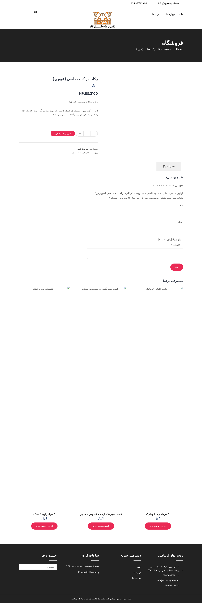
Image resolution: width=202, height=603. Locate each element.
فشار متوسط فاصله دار (83, 149)
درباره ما (170, 14)
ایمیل (180, 222)
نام (181, 204)
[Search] (22, 568)
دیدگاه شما (177, 245)
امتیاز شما (177, 239)
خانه (181, 14)
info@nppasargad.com (168, 3)
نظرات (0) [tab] (169, 166)
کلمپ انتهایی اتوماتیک (158, 514)
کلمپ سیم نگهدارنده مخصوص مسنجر (101, 514)
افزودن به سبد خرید (62, 133)
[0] (32, 14)
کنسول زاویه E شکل (44, 514)
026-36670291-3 (139, 3)
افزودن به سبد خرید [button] (157, 526)
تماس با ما (157, 14)
